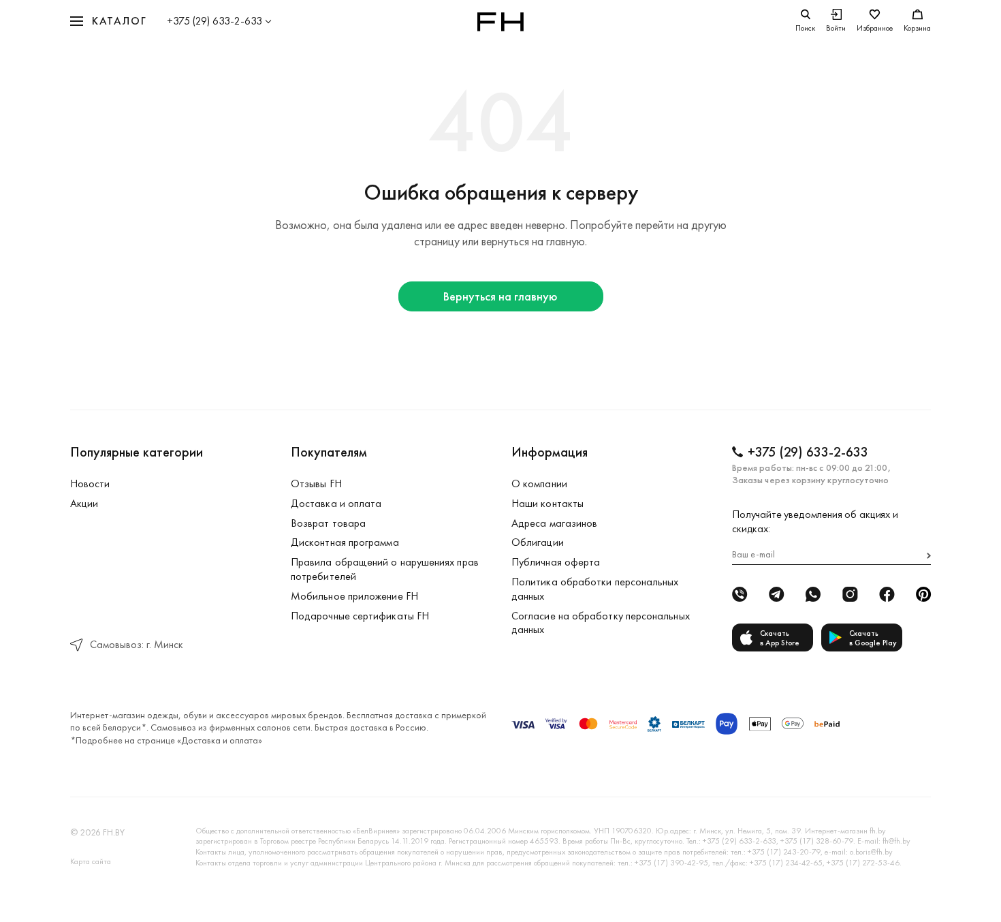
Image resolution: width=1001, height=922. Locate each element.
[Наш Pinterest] (923, 594)
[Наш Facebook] (886, 594)
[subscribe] (929, 555)
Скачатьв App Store (779, 638)
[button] (108, 21)
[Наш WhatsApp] (813, 594)
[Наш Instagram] (849, 594)
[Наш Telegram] (776, 594)
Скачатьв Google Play (873, 638)
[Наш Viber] (739, 594)
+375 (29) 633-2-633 (214, 21)
